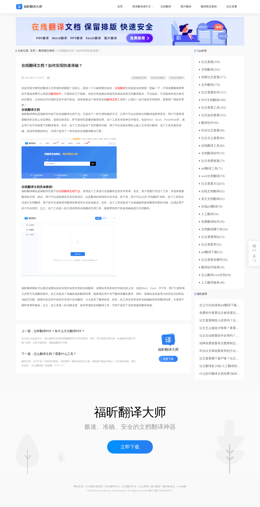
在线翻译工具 (210, 145)
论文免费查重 (210, 160)
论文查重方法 (210, 183)
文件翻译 (207, 84)
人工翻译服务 (210, 282)
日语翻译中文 (129, 486)
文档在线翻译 (176, 77)
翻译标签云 (169, 486)
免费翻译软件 (210, 221)
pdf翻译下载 (209, 252)
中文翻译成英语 (94, 486)
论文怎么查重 (210, 138)
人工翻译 (207, 214)
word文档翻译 (210, 176)
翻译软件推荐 (210, 267)
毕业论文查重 (210, 130)
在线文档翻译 (158, 77)
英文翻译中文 (112, 486)
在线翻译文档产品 (69, 191)
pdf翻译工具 (209, 168)
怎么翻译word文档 (213, 275)
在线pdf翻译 (209, 206)
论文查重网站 (210, 236)
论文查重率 (208, 244)
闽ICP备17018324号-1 (160, 490)
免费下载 (168, 359)
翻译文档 (112, 99)
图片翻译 (186, 6)
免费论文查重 (210, 77)
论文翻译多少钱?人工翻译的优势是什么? (226, 366)
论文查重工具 (210, 107)
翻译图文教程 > (48, 50)
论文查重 (231, 6)
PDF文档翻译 (210, 100)
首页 (120, 6)
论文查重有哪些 (212, 259)
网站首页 (79, 486)
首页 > (34, 50)
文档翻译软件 (210, 153)
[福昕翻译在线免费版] (130, 31)
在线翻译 (120, 88)
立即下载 (130, 446)
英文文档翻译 (210, 198)
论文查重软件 (210, 92)
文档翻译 (165, 6)
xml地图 (181, 486)
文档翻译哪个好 (212, 229)
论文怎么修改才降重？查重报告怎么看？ (226, 328)
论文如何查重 (210, 115)
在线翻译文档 (139, 77)
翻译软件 (56, 93)
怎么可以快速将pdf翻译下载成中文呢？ (225, 305)
